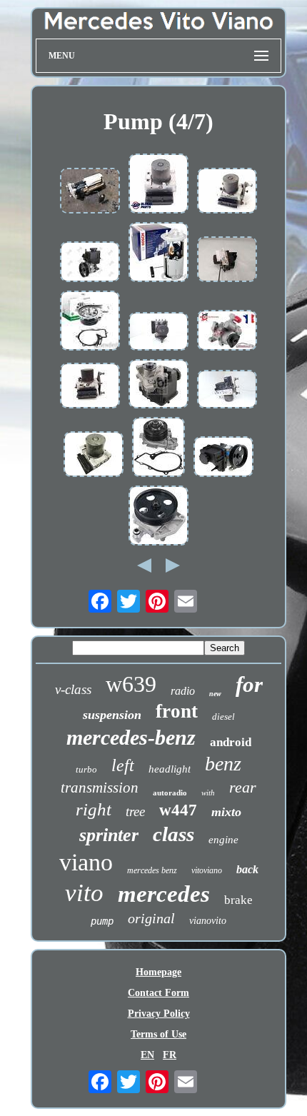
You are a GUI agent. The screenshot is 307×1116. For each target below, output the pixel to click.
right (93, 809)
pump (102, 921)
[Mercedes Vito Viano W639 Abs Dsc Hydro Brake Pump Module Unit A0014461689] (158, 185)
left (122, 765)
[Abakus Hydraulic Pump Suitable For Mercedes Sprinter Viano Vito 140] (90, 263)
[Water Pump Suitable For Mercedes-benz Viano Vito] (90, 322)
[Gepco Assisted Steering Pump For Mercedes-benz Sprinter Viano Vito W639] (158, 517)
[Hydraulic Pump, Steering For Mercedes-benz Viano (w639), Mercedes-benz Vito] (227, 331)
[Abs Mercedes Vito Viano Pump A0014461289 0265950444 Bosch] (93, 455)
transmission (100, 787)
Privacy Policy (159, 1013)
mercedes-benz (131, 737)
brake (238, 900)
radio (183, 691)
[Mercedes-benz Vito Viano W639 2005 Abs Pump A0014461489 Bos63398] (158, 332)
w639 (131, 684)
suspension (112, 715)
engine (223, 839)
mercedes (164, 894)
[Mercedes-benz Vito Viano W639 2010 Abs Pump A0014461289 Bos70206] (227, 192)
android (230, 742)
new (215, 694)
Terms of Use (158, 1034)
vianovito (207, 920)
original (151, 918)
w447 (178, 810)
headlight (170, 769)
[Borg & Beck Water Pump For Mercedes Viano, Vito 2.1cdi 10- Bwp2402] (158, 448)
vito (84, 893)
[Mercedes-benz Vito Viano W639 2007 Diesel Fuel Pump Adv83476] (90, 192)
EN (147, 1055)
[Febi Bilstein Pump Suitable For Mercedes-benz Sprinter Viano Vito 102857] (158, 385)
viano (86, 862)
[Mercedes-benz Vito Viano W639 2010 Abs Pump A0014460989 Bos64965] (227, 390)
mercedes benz (152, 870)
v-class (73, 689)
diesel (223, 716)
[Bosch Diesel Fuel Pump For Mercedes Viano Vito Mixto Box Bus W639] (158, 253)
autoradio (170, 792)
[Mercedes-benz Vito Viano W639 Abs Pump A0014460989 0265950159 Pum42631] (227, 260)
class (173, 834)
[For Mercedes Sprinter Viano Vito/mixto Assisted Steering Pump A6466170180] (223, 458)
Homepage (158, 972)
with (208, 792)
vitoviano (206, 870)
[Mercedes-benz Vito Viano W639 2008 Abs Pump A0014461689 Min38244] (90, 387)
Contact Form (158, 992)
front (177, 711)
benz (223, 764)
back (247, 869)
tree (135, 811)
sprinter (109, 835)
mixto (226, 812)
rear (242, 787)
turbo (86, 769)
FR (169, 1055)
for (249, 684)
